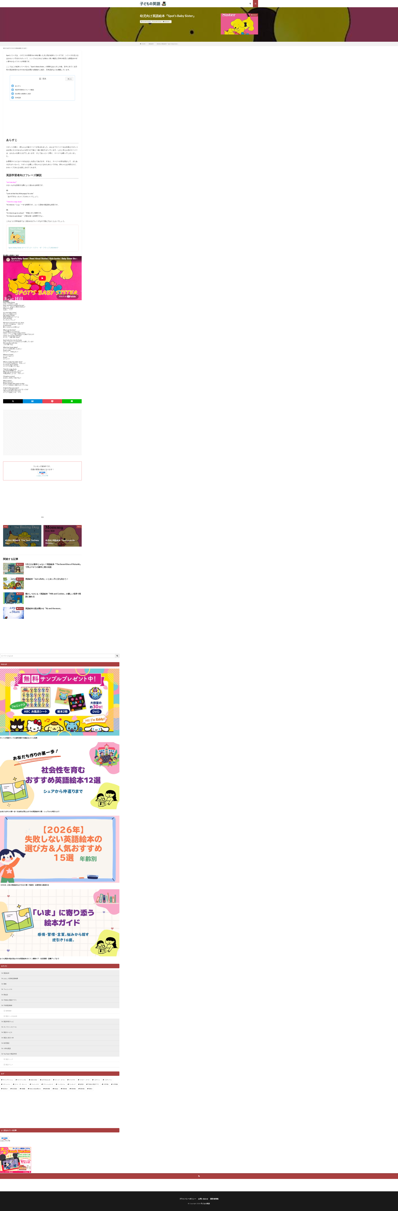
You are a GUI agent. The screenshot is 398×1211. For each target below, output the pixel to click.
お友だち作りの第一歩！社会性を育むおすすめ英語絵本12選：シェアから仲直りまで (29, 811)
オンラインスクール (10, 1027)
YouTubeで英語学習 (10, 1054)
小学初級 (115, 1084)
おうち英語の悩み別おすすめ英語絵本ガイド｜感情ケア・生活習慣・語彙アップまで (29, 958)
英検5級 (82, 1088)
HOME (144, 44)
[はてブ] (32, 401)
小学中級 (105, 1084)
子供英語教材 (8, 1005)
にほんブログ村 (42, 476)
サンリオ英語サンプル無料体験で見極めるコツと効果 (18, 738)
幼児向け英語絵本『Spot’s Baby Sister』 (168, 44)
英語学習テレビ (9, 1021)
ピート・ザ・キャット (21, 1084)
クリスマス (72, 1080)
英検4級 (73, 1088)
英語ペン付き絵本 (11, 1016)
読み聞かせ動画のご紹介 (21, 94)
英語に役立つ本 (9, 1038)
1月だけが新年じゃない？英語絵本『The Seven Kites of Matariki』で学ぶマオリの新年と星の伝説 (53, 565)
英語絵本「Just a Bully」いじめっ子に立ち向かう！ (47, 579)
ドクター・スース (84, 1080)
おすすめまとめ (46, 1080)
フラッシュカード (48, 1084)
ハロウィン (97, 1080)
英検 (5, 984)
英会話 (6, 994)
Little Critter (33, 1080)
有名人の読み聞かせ (35, 1088)
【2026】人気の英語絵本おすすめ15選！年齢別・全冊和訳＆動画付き (24, 885)
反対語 (82, 1084)
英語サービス (8, 1032)
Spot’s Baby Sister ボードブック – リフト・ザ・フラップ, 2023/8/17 (33, 248)
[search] (117, 656)
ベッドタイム (61, 1084)
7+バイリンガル (21, 1080)
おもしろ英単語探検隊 (11, 978)
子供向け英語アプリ (10, 1000)
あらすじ (16, 86)
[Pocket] (52, 401)
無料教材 (8, 1011)
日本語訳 (16, 97)
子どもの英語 (205, 1203)
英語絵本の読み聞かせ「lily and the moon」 (43, 608)
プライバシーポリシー (188, 1199)
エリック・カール (60, 1080)
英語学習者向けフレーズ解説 (23, 90)
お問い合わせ (203, 1199)
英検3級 (64, 1088)
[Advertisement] (42, 117)
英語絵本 (166, 21)
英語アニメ (9, 1064)
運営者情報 (214, 1199)
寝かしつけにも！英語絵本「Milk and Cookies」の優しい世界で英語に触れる (53, 595)
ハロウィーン (108, 1080)
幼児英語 (6, 1043)
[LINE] (72, 401)
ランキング (72, 1084)
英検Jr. (91, 1088)
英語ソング (9, 1059)
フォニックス (8, 989)
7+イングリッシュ (8, 1080)
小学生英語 (7, 1048)
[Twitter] (13, 401)
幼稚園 (23, 1088)
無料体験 (47, 1088)
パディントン (6, 1084)
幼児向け (5, 1088)
